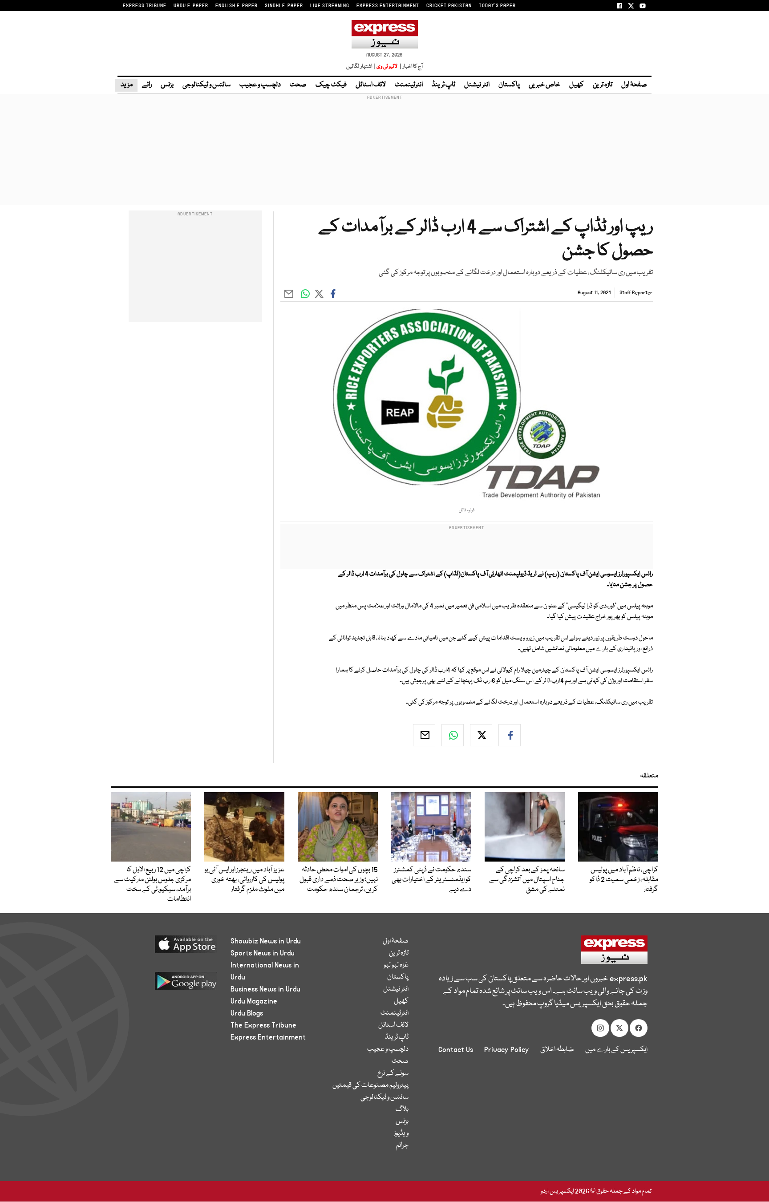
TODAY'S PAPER (497, 5)
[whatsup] (452, 735)
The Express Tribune (263, 1025)
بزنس (167, 85)
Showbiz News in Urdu (266, 941)
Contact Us (455, 1049)
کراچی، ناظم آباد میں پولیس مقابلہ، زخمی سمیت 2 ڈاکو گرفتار (624, 880)
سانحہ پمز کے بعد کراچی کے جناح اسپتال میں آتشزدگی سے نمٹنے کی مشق (527, 880)
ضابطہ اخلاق (557, 1049)
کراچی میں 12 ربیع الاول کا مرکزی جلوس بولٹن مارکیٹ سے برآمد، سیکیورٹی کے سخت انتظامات (152, 885)
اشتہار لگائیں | (361, 66)
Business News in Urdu (265, 989)
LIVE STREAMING (329, 5)
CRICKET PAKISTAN (449, 5)
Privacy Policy (506, 1049)
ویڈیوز (401, 1133)
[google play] (169, 984)
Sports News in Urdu (263, 953)
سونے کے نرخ (393, 1073)
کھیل (576, 85)
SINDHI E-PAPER (284, 5)
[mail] (424, 735)
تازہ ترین (602, 85)
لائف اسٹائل (371, 85)
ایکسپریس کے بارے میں (616, 1049)
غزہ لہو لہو (396, 965)
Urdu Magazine (254, 1001)
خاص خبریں (544, 85)
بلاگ (402, 1109)
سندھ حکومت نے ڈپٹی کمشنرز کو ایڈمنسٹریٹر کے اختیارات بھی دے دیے (431, 880)
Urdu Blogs (247, 1013)
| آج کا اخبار (410, 66)
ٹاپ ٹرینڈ (443, 85)
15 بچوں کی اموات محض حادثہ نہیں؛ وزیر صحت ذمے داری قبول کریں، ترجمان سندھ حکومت (339, 880)
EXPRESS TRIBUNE (144, 5)
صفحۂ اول (634, 85)
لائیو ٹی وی (386, 66)
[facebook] (509, 735)
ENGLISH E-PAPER (236, 5)
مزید (126, 85)
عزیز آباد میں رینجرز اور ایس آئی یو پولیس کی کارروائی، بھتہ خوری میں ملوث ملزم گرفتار (244, 880)
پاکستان (509, 85)
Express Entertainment (268, 1037)
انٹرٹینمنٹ (409, 85)
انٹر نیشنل (477, 85)
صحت (298, 85)
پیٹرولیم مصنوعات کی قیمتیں (370, 1085)
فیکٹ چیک (331, 85)
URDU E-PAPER (191, 5)
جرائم (402, 1145)
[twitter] (481, 735)
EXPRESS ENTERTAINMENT (387, 5)
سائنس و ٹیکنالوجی (206, 85)
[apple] (169, 947)
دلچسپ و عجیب (260, 85)
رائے (147, 85)
